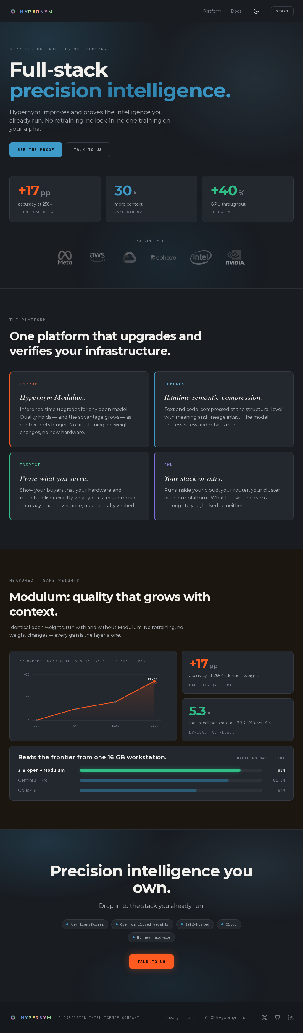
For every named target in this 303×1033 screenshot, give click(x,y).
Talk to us (88, 149)
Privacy (172, 1017)
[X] (264, 1018)
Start (282, 11)
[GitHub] (278, 1018)
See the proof (35, 149)
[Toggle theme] (256, 11)
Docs (236, 11)
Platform (212, 11)
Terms (191, 1017)
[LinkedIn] (291, 1018)
